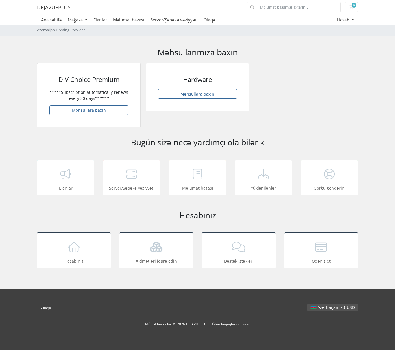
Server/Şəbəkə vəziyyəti (174, 20)
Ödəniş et (321, 261)
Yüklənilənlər (263, 188)
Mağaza (76, 20)
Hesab (343, 20)
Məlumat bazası (128, 20)
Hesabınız (74, 261)
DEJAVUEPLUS (54, 7)
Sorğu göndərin (329, 188)
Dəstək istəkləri (239, 261)
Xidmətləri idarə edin (156, 261)
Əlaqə (209, 20)
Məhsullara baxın (89, 110)
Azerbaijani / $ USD (335, 307)
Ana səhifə (51, 20)
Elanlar (100, 20)
